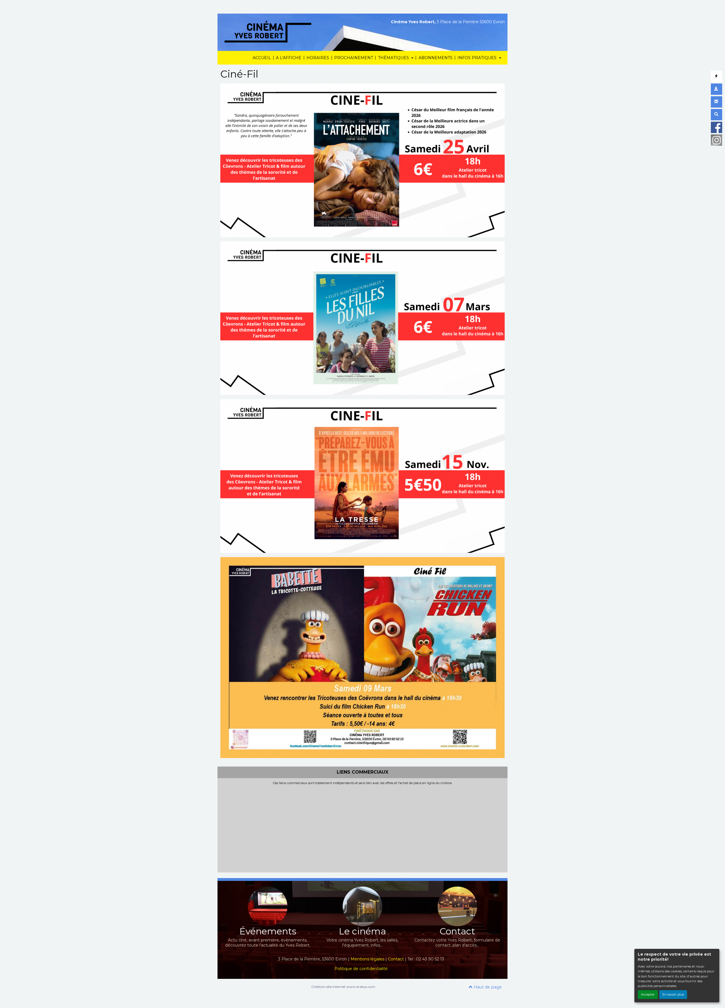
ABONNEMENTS (436, 57)
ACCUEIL (262, 57)
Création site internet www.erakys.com (343, 987)
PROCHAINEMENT (353, 57)
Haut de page (487, 987)
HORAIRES (317, 57)
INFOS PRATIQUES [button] (477, 57)
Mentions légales (367, 959)
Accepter (648, 994)
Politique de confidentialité (361, 968)
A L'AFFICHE (288, 57)
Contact (396, 959)
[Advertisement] (363, 827)
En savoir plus (673, 994)
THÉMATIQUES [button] (394, 57)
